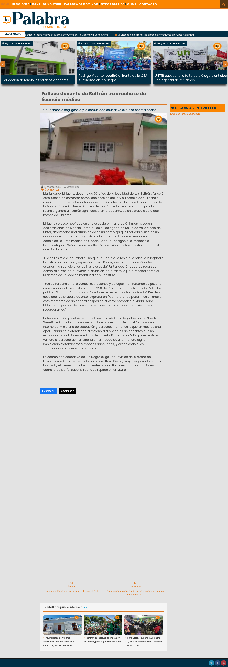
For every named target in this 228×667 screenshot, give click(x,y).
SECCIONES (21, 4)
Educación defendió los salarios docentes (35, 80)
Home (6, 4)
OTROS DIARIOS (113, 4)
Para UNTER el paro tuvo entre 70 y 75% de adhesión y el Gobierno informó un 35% (143, 641)
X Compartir (67, 390)
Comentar (52, 189)
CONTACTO (148, 4)
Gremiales (73, 187)
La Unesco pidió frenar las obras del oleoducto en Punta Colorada (140, 34)
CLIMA (132, 4)
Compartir (48, 390)
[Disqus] (103, 440)
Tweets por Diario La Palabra (185, 113)
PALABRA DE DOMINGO (82, 4)
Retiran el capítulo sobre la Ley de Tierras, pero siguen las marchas (102, 639)
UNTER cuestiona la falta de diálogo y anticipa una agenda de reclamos (191, 77)
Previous (2, 64)
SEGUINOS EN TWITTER (195, 108)
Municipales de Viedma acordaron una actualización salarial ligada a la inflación (58, 641)
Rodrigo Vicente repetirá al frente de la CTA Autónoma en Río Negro (113, 77)
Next (225, 64)
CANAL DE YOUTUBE (47, 4)
